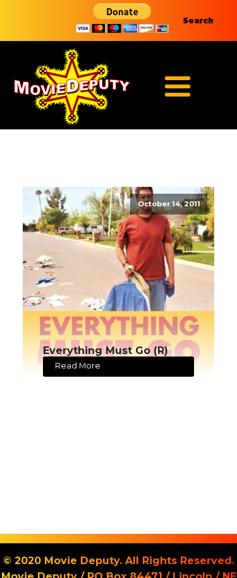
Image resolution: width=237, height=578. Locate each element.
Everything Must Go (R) (105, 351)
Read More (77, 365)
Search (198, 20)
